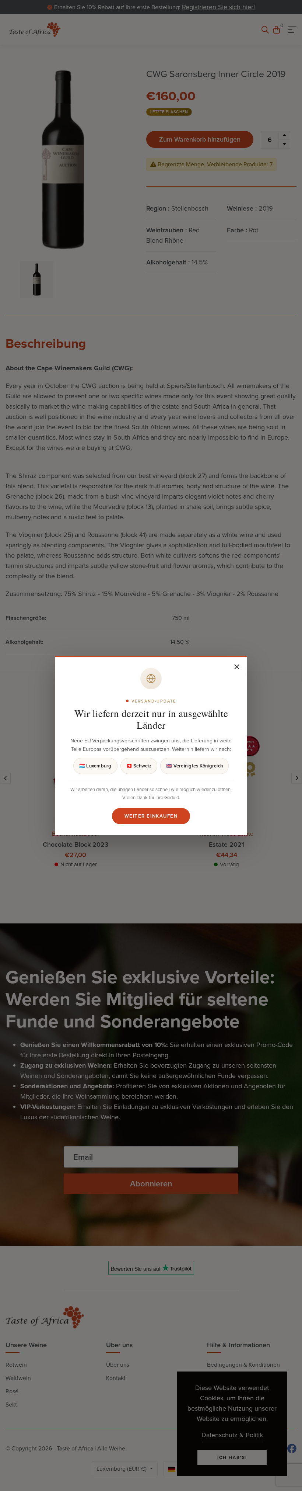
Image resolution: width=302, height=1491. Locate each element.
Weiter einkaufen (151, 815)
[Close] (237, 666)
